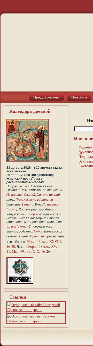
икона (29, 194)
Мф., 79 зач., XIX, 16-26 (31, 251)
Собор (30, 213)
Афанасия (37, 236)
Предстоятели (46, 97)
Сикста (42, 194)
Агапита (46, 199)
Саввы (11, 226)
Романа (27, 204)
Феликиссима (26, 199)
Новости (79, 97)
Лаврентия (15, 194)
